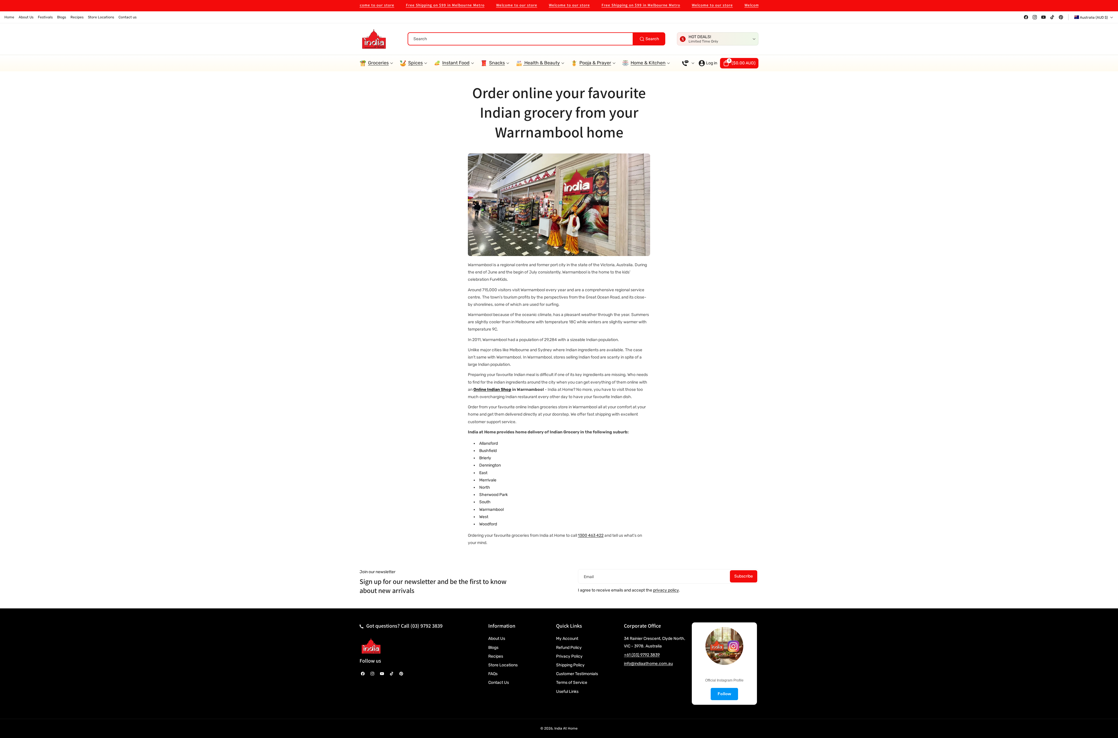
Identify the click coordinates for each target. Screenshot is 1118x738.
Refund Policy (569, 647)
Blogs (493, 647)
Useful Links (567, 691)
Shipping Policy (570, 665)
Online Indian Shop (492, 389)
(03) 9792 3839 (427, 625)
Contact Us (498, 682)
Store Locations (503, 665)
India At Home (566, 728)
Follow (724, 693)
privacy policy (666, 590)
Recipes (495, 656)
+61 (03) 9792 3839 (642, 654)
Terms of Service (571, 682)
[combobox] (536, 38)
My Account (567, 638)
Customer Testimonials (577, 673)
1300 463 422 (591, 535)
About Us (496, 638)
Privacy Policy (569, 656)
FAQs (493, 673)
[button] (739, 63)
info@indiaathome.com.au (648, 663)
